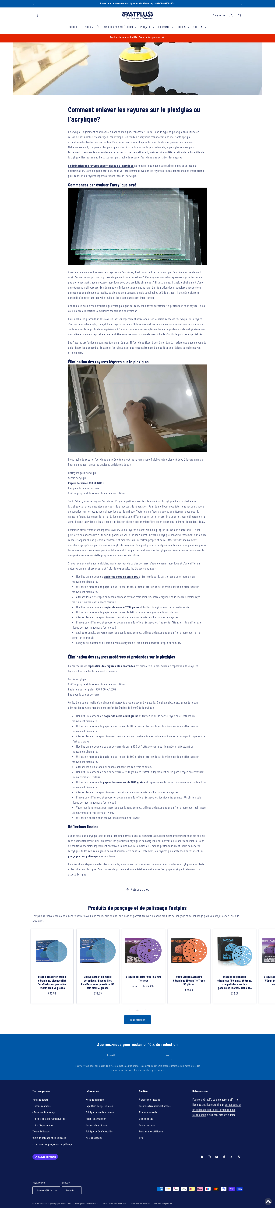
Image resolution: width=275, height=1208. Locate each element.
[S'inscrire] (167, 1055)
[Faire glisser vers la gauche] (129, 1009)
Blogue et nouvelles (149, 1112)
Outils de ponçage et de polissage (49, 1137)
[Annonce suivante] (241, 3)
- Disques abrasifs (41, 1105)
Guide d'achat (146, 1118)
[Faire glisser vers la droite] (145, 1009)
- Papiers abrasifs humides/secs (48, 1118)
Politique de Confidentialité (99, 1131)
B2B (141, 1137)
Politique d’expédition (163, 1203)
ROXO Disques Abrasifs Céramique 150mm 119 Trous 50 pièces (189, 980)
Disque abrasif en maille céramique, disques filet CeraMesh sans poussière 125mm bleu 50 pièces (52, 982)
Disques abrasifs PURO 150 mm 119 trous (143, 978)
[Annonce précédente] (33, 3)
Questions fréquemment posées (155, 1105)
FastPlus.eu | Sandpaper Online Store (55, 1203)
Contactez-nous (147, 1125)
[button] (36, 15)
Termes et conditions (96, 1125)
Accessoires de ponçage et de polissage (52, 1144)
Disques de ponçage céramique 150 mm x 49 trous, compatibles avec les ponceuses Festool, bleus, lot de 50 (234, 982)
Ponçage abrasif (40, 1099)
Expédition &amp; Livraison (99, 1105)
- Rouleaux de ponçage (43, 1112)
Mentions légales (94, 1137)
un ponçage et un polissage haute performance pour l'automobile (216, 1110)
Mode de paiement (95, 1099)
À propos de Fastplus (149, 1099)
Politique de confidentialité (115, 1203)
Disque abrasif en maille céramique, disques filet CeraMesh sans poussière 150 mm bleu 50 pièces (97, 982)
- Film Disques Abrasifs (44, 1125)
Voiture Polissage (40, 1131)
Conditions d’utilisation (140, 1203)
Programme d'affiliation (151, 1131)
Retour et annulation (96, 1118)
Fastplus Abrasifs (202, 1099)
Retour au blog (140, 889)
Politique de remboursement (100, 1112)
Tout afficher (137, 1019)
